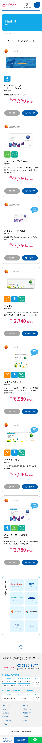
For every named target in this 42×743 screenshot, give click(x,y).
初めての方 (6, 716)
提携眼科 (25, 720)
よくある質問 (7, 720)
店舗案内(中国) (27, 713)
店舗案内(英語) (27, 709)
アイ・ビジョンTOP (6, 33)
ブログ (5, 724)
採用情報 (25, 716)
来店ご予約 (6, 705)
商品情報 (14, 33)
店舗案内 (25, 705)
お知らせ (6, 709)
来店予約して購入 (30, 113)
